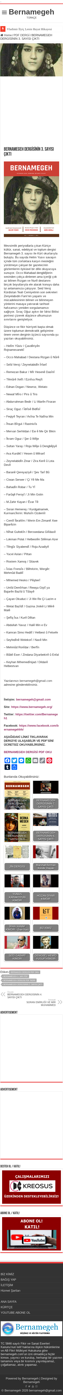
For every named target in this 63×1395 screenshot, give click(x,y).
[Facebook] (26, 1386)
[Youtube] (32, 1386)
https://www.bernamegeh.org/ (31, 707)
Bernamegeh (31, 12)
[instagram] (36, 1386)
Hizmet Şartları (10, 1290)
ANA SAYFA (8, 1301)
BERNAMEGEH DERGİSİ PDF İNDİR (19, 980)
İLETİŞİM (7, 1285)
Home (7, 35)
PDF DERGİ (22, 35)
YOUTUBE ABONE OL (15, 1312)
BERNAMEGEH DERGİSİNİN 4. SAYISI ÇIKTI (24, 995)
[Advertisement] (31, 113)
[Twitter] (29, 1386)
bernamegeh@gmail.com (36, 681)
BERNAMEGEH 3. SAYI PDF (15, 976)
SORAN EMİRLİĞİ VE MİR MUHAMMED (41, 1002)
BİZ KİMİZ (7, 1274)
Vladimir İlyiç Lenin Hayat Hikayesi (29, 29)
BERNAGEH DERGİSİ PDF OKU (25, 972)
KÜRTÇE (7, 1307)
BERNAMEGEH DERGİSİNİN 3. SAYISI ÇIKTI (22, 984)
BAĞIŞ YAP (8, 1279)
